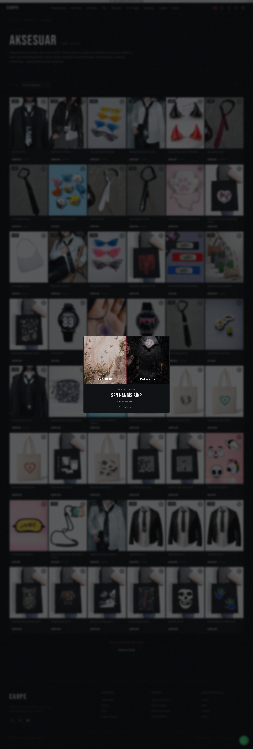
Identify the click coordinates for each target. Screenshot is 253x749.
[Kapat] (165, 340)
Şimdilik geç (126, 407)
